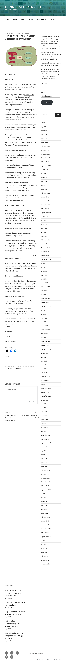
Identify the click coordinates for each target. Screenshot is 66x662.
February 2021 (45, 377)
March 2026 (44, 142)
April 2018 (44, 509)
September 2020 (46, 396)
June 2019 (44, 455)
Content (30, 19)
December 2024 (45, 201)
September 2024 (46, 213)
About (15, 19)
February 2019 (45, 470)
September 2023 (46, 259)
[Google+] (17, 653)
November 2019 (46, 435)
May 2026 (44, 134)
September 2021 (46, 349)
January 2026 (45, 150)
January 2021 (45, 380)
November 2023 (46, 252)
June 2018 (44, 501)
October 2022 (45, 302)
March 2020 (44, 419)
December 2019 (45, 431)
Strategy (18, 368)
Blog (22, 19)
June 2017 (44, 548)
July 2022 (43, 310)
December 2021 (45, 337)
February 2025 (45, 193)
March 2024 (44, 236)
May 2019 (44, 458)
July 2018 (43, 498)
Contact (52, 19)
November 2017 (46, 529)
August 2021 (44, 353)
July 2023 (43, 267)
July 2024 (43, 220)
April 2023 (44, 279)
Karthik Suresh (23, 33)
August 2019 (44, 447)
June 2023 (44, 271)
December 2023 (45, 248)
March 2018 (44, 513)
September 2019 (46, 443)
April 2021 (44, 369)
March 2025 (44, 189)
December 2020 (45, 384)
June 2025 (44, 177)
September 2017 (46, 537)
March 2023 (44, 283)
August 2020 (44, 400)
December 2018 (45, 478)
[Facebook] (12, 653)
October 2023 (45, 255)
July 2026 (43, 127)
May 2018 (44, 505)
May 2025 (44, 181)
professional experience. (50, 65)
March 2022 (44, 326)
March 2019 (44, 466)
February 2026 (45, 146)
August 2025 (44, 170)
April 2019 (44, 462)
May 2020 (44, 412)
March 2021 (44, 373)
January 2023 (45, 291)
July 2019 (43, 451)
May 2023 (44, 275)
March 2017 (44, 552)
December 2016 (45, 564)
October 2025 (45, 162)
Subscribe (46, 102)
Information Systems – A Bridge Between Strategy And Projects (14, 635)
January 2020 (45, 427)
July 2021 (43, 357)
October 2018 (45, 486)
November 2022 (46, 298)
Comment (31, 401)
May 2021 (44, 365)
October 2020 (45, 392)
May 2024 (44, 228)
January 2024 (45, 244)
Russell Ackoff (29, 95)
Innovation (12, 367)
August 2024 (44, 216)
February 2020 (45, 423)
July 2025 (43, 174)
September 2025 (46, 166)
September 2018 (46, 490)
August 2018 (44, 494)
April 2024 (44, 232)
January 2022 (45, 334)
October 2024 (45, 209)
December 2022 (45, 294)
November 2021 (46, 341)
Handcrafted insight (24, 7)
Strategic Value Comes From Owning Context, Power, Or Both (13, 593)
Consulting (40, 19)
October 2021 (45, 345)
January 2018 (45, 521)
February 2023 (45, 287)
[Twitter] (6, 653)
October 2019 (45, 439)
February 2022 (45, 330)
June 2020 (44, 408)
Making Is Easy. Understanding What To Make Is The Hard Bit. (14, 623)
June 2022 (44, 314)
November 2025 (46, 158)
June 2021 (44, 361)
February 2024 (45, 240)
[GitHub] (6, 657)
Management (22, 367)
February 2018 (45, 517)
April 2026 (44, 138)
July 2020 (43, 404)
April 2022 (44, 322)
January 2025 (45, 197)
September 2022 (46, 306)
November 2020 (46, 388)
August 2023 (44, 263)
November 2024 (46, 205)
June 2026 (44, 131)
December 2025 (45, 154)
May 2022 (44, 318)
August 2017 (44, 540)
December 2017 (45, 525)
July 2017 (43, 544)
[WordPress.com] (12, 657)
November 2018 (46, 482)
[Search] (58, 115)
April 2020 (44, 416)
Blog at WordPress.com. (35, 653)
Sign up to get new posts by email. (49, 91)
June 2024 (44, 224)
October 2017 (45, 533)
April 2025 (44, 185)
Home (7, 19)
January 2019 (45, 474)
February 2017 (45, 556)
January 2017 (45, 560)
